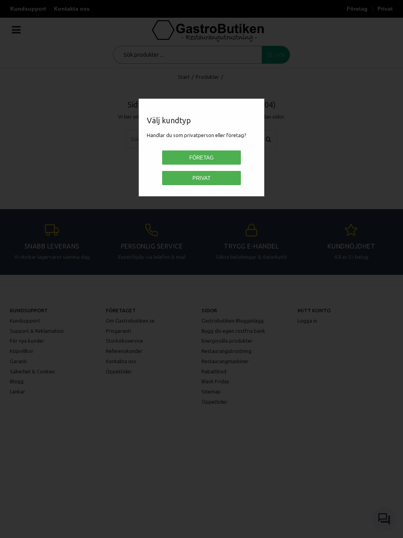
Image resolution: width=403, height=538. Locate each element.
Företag (201, 158)
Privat (201, 178)
